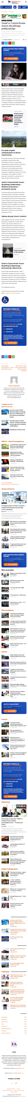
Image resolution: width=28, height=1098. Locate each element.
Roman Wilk (3, 826)
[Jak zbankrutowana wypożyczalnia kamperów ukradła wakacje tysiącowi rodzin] (5, 724)
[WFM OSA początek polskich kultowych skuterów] (5, 582)
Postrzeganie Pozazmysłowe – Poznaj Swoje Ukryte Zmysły (7, 367)
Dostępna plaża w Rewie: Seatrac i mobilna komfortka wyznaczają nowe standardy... (13, 507)
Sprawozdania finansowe (19, 1090)
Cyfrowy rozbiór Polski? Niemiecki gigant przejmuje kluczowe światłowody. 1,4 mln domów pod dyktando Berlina (17, 413)
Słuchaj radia (12, 58)
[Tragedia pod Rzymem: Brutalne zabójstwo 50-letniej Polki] (5, 546)
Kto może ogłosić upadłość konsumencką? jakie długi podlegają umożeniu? (17, 999)
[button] (2, 2)
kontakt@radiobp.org (18, 1073)
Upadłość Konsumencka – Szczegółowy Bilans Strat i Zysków (16, 984)
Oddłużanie (11, 711)
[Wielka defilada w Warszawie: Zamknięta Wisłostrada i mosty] (5, 656)
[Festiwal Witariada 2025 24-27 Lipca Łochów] (5, 846)
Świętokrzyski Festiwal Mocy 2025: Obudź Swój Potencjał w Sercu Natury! (17, 853)
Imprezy (4, 652)
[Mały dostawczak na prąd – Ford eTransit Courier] (5, 645)
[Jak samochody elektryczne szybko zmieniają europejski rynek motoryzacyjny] (5, 615)
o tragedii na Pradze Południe (12, 293)
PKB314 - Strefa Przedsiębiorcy (12, 441)
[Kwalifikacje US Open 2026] (5, 431)
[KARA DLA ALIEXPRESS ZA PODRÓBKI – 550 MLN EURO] (5, 461)
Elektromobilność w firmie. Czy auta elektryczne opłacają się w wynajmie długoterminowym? (17, 630)
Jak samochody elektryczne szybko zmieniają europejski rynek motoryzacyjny (17, 615)
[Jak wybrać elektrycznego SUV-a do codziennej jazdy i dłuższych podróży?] (5, 623)
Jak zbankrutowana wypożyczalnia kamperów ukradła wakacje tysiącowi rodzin (18, 724)
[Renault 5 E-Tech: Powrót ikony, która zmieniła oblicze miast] (5, 638)
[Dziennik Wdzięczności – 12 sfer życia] (5, 898)
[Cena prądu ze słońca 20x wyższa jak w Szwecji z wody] (5, 476)
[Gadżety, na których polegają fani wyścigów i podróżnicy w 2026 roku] (5, 754)
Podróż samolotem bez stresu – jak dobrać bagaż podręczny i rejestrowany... (18, 747)
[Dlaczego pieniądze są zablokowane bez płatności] (5, 732)
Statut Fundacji (14, 1092)
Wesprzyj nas (11, 343)
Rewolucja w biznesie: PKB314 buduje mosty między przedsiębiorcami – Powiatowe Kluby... (12, 821)
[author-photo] (14, 383)
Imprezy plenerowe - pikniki (7, 816)
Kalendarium (5, 802)
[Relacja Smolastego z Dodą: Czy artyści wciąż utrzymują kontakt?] (5, 664)
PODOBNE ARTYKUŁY (7, 404)
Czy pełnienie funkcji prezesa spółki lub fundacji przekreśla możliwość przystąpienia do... (17, 991)
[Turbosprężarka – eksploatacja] (5, 596)
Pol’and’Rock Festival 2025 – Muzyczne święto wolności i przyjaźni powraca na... (17, 838)
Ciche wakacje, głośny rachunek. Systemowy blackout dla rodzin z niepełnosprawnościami (18, 531)
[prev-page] (2, 437)
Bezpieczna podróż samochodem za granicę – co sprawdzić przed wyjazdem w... (17, 739)
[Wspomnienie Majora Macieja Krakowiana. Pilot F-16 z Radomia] (5, 686)
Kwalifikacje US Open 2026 (17, 429)
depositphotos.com (19, 1068)
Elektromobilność (7, 610)
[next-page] (5, 437)
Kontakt (18, 1088)
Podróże (4, 719)
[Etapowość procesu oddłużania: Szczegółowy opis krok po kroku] (5, 1007)
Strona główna (4, 11)
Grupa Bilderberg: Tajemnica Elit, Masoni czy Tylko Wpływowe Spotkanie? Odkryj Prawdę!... (18, 446)
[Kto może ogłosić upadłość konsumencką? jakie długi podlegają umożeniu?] (5, 999)
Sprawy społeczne (7, 489)
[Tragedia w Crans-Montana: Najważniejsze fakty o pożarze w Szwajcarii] (5, 671)
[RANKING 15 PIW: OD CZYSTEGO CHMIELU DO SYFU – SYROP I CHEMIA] (5, 957)
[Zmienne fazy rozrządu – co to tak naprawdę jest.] (5, 604)
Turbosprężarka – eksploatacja (18, 595)
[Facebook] (2, 43)
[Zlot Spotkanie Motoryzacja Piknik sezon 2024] (5, 965)
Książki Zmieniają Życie (9, 869)
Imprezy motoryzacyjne (6, 482)
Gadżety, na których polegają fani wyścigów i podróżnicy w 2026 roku (18, 754)
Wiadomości (9, 20)
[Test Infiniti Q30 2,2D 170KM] (5, 589)
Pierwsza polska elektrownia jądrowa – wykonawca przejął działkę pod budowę (17, 469)
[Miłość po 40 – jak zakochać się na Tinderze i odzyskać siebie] (5, 890)
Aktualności (11, 11)
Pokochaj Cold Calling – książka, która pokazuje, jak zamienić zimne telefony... (18, 874)
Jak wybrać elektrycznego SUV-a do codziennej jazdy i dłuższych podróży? (18, 623)
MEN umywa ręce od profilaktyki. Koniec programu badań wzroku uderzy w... (18, 523)
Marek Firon (3, 511)
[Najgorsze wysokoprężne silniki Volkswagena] (5, 575)
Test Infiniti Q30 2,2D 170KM (17, 587)
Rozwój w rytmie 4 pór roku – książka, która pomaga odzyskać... (17, 905)
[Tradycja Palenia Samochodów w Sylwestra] (5, 679)
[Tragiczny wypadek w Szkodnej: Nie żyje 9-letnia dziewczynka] (5, 538)
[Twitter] (6, 43)
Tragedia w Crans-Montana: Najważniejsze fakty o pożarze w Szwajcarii (18, 671)
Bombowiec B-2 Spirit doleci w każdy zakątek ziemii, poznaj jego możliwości (21, 368)
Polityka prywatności (11, 1088)
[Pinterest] (9, 43)
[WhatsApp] (13, 43)
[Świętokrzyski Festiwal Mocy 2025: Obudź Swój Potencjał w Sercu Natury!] (5, 853)
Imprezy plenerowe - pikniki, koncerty (10, 484)
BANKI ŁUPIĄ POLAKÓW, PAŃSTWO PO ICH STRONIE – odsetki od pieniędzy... (17, 454)
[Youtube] (16, 1083)
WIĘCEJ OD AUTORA (6, 406)
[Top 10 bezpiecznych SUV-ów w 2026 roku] (5, 950)
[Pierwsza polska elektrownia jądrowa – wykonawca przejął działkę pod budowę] (5, 469)
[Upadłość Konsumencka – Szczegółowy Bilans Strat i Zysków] (5, 984)
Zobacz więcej (22, 1096)
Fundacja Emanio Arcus (7, 1090)
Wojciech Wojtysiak (8, 39)
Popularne (4, 433)
